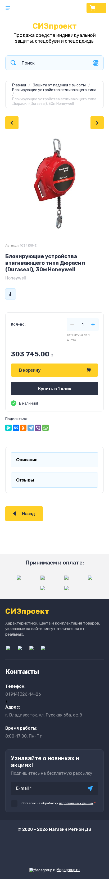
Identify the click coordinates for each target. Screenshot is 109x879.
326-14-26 (23, 694)
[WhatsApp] (45, 428)
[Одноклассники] (23, 428)
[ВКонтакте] (16, 428)
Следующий (97, 122)
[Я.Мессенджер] (8, 428)
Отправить (90, 788)
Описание (26, 460)
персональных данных (76, 803)
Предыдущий (12, 122)
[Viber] (38, 428)
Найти (13, 62)
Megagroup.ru (68, 870)
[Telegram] (31, 428)
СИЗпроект (55, 26)
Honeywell (15, 278)
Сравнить (10, 294)
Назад (28, 514)
